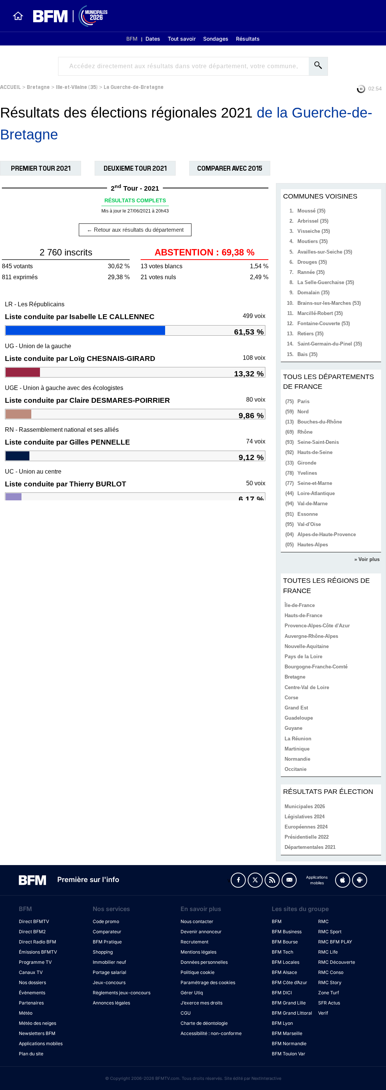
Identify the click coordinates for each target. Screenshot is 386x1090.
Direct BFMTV (34, 921)
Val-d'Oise (309, 524)
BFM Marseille (287, 1033)
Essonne (307, 514)
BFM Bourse (285, 942)
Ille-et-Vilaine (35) (77, 86)
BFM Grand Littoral (292, 1013)
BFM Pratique (107, 942)
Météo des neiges (37, 1023)
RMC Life (328, 952)
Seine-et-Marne (314, 483)
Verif (323, 1013)
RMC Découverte (336, 962)
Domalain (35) (313, 292)
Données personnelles (204, 962)
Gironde (306, 463)
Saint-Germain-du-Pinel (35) (329, 344)
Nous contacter (197, 921)
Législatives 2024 (305, 816)
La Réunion (298, 738)
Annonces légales (111, 1003)
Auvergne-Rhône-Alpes (311, 636)
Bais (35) (307, 354)
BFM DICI (282, 992)
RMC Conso (330, 972)
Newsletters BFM (37, 1033)
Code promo (106, 921)
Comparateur (107, 931)
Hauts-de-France (303, 615)
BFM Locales (285, 962)
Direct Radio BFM (37, 942)
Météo (25, 1013)
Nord (303, 411)
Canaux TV (31, 972)
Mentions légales (198, 952)
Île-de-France (300, 605)
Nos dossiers (32, 982)
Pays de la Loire (303, 656)
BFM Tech (282, 952)
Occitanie (295, 769)
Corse (291, 697)
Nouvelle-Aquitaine (307, 646)
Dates (153, 38)
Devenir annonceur (201, 931)
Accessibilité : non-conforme (211, 1033)
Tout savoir (182, 38)
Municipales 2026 (305, 806)
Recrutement (194, 942)
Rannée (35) (311, 272)
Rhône (304, 432)
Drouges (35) (312, 262)
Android (359, 880)
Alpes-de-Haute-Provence (326, 534)
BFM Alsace (284, 972)
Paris (303, 401)
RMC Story (330, 982)
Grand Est (296, 708)
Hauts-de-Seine (314, 452)
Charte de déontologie (204, 1023)
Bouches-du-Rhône (319, 422)
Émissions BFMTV (38, 952)
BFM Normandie (289, 1043)
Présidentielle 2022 (307, 837)
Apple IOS (342, 880)
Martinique (297, 749)
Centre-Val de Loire (307, 687)
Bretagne (38, 86)
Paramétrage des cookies (208, 982)
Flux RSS (272, 880)
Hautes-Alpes (312, 544)
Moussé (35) (311, 211)
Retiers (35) (310, 333)
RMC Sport (330, 931)
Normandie (297, 759)
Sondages (215, 38)
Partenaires (31, 1003)
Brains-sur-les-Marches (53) (329, 303)
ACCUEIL (10, 86)
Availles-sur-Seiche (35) (324, 252)
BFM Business (287, 931)
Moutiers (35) (312, 241)
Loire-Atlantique (316, 493)
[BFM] (18, 16)
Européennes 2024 (306, 827)
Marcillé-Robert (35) (320, 313)
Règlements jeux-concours (121, 992)
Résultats (248, 38)
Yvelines (307, 473)
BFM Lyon (282, 1023)
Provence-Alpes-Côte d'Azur (317, 625)
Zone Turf (328, 992)
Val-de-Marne (312, 503)
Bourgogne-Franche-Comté (316, 667)
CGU (186, 1013)
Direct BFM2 (32, 931)
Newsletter (289, 880)
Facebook (238, 880)
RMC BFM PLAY (335, 942)
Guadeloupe (299, 718)
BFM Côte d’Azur (289, 982)
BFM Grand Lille (289, 1003)
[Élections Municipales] (65, 16)
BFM (132, 38)
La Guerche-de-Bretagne (134, 86)
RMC (323, 921)
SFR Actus (329, 1003)
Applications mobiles (41, 1043)
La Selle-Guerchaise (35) (325, 282)
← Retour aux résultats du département (135, 229)
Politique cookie (197, 972)
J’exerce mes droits (201, 1003)
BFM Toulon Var (288, 1053)
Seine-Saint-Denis (318, 442)
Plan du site (31, 1053)
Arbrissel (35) (312, 221)
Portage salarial (109, 972)
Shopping (103, 952)
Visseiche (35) (313, 231)
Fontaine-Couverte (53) (323, 323)
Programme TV (35, 962)
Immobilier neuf (109, 962)
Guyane (293, 728)
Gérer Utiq (192, 992)
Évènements (32, 992)
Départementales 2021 (310, 847)
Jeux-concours (109, 982)
